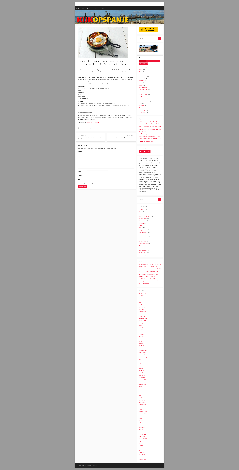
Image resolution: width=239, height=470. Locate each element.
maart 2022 (141, 397)
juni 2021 (141, 418)
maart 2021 (141, 425)
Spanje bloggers (86, 8)
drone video (142, 129)
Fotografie (141, 80)
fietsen (160, 129)
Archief (157, 61)
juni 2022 (141, 391)
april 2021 (141, 422)
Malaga (145, 134)
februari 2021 (142, 427)
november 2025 (142, 313)
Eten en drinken (82, 127)
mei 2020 (141, 447)
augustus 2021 (142, 413)
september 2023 (143, 357)
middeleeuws (157, 276)
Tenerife (154, 138)
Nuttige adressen (143, 87)
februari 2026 (142, 307)
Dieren (140, 71)
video (141, 141)
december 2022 (143, 377)
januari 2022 (142, 402)
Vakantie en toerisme (144, 101)
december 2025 (143, 311)
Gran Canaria (149, 131)
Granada (144, 131)
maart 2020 (141, 452)
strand (146, 138)
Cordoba (147, 126)
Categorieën (142, 61)
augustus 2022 (142, 386)
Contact (103, 8)
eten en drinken (89, 128)
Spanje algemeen (143, 89)
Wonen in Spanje (143, 110)
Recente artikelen (150, 61)
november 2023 (142, 352)
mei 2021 (141, 420)
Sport (140, 92)
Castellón (140, 126)
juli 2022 (141, 388)
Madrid (141, 134)
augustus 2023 (142, 359)
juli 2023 (141, 361)
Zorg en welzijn (142, 112)
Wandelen (141, 105)
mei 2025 (141, 327)
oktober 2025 (142, 316)
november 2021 (142, 407)
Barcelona (154, 121)
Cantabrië (157, 123)
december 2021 (142, 404)
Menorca (153, 134)
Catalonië (144, 126)
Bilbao (140, 123)
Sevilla (151, 136)
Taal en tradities (142, 98)
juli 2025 (141, 323)
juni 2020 (141, 445)
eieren (84, 128)
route (146, 136)
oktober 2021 (142, 409)
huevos (95, 128)
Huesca (153, 131)
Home (77, 8)
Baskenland (159, 121)
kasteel (158, 131)
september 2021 (143, 411)
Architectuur (142, 67)
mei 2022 (141, 393)
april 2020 (141, 450)
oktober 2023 (142, 354)
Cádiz (156, 126)
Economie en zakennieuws (145, 73)
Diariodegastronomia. (92, 122)
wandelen (146, 141)
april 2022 (141, 395)
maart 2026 (141, 304)
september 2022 (143, 384)
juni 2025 (141, 325)
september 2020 (143, 438)
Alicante (141, 121)
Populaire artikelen (144, 63)
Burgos (142, 123)
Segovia (148, 136)
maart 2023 (141, 370)
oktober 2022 (142, 382)
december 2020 (143, 432)
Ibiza (156, 131)
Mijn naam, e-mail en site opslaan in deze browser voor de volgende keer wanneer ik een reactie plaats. (104, 183)
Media (140, 83)
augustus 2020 (142, 441)
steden (159, 136)
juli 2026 (141, 295)
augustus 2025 (142, 320)
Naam (79, 171)
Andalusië (145, 121)
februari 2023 (142, 373)
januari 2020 (142, 457)
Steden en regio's (143, 94)
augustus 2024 (142, 338)
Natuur (140, 85)
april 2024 (141, 343)
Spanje (155, 136)
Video (140, 103)
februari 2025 (142, 334)
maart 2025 (141, 332)
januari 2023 (142, 375)
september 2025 (143, 318)
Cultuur (141, 69)
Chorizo (81, 128)
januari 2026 (142, 309)
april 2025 (141, 329)
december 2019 (142, 459)
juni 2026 (141, 298)
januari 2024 (142, 348)
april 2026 (141, 302)
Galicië (140, 131)
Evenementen (142, 78)
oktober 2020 (142, 436)
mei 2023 (141, 366)
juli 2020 (141, 443)
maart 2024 (141, 345)
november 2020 (143, 434)
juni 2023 (141, 363)
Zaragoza (151, 141)
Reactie (80, 151)
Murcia (140, 136)
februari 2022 (142, 400)
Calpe (145, 123)
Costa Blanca (151, 126)
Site (79, 179)
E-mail (80, 175)
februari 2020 (142, 454)
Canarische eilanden (150, 123)
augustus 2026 (142, 293)
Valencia (158, 138)
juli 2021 (141, 416)
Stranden (141, 96)
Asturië (149, 121)
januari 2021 (142, 429)
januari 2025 (142, 336)
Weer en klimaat (143, 107)
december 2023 (143, 350)
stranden (149, 138)
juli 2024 (141, 341)
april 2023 (141, 368)
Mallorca (149, 134)
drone (159, 126)
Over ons (96, 8)
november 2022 (142, 379)
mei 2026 (141, 300)
